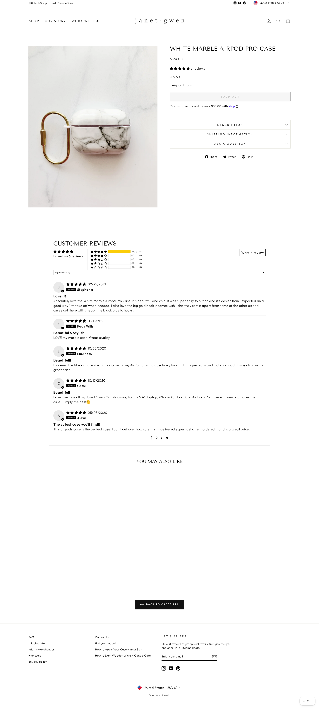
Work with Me (86, 21)
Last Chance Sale (62, 3)
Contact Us (102, 637)
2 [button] (157, 438)
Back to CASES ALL (162, 604)
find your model (105, 643)
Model (176, 77)
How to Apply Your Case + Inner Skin (118, 649)
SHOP (34, 21)
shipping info (36, 643)
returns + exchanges (41, 649)
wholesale (34, 655)
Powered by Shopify (159, 694)
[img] (76, 284)
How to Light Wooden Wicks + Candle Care (123, 655)
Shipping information (230, 134)
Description (230, 125)
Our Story (55, 21)
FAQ (31, 637)
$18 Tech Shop (37, 3)
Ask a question (230, 143)
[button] (180, 68)
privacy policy (37, 661)
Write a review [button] (252, 252)
